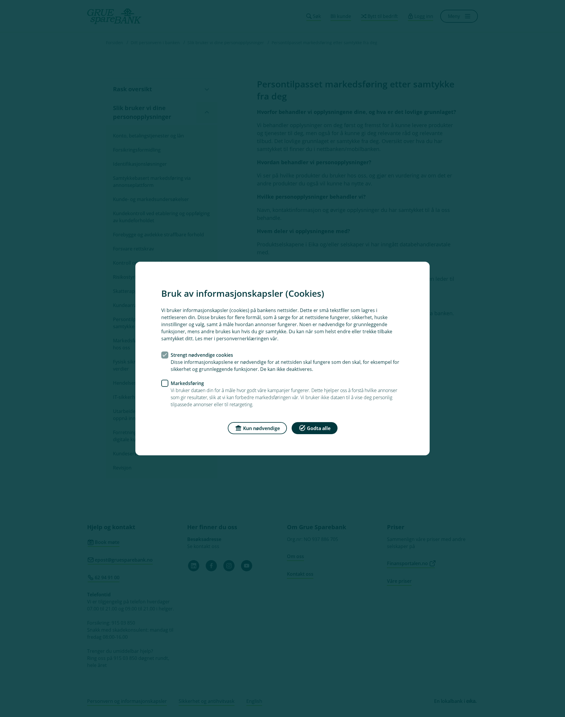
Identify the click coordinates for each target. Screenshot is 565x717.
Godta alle (318, 428)
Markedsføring (187, 383)
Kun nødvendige (261, 428)
